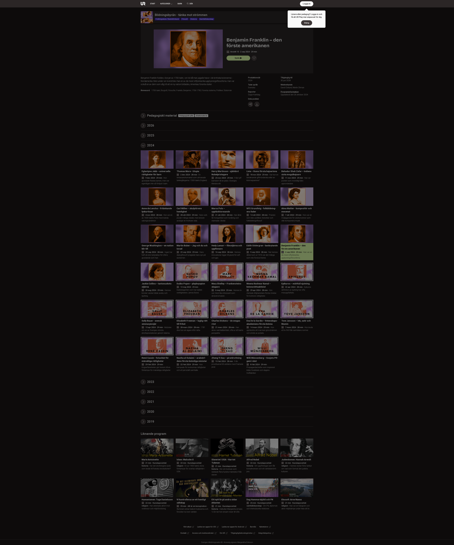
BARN (180, 4)
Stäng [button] (306, 23)
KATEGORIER (165, 4)
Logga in (306, 4)
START (152, 4)
